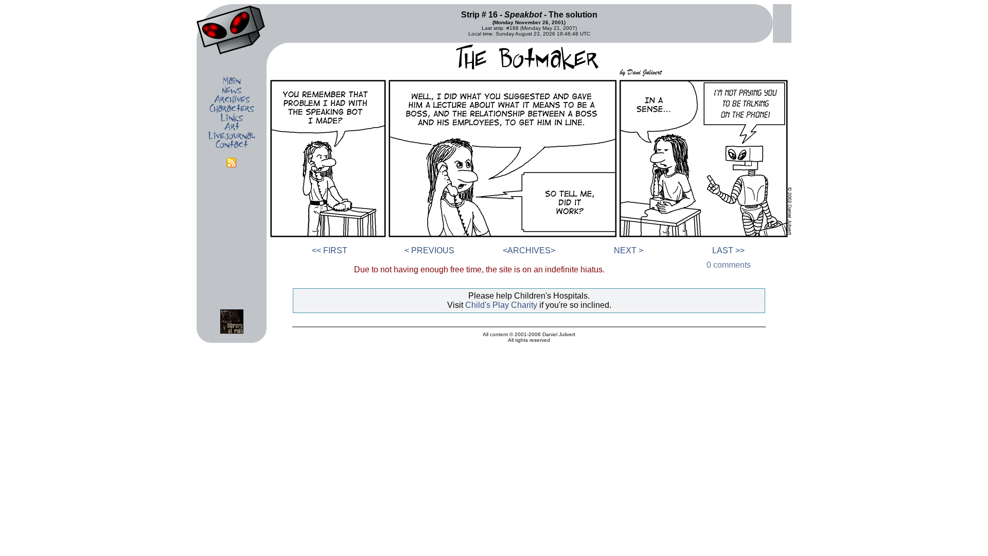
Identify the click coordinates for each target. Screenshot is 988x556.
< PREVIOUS (429, 250)
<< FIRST (329, 250)
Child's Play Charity (501, 305)
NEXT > (628, 250)
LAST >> (728, 250)
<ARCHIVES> (529, 250)
